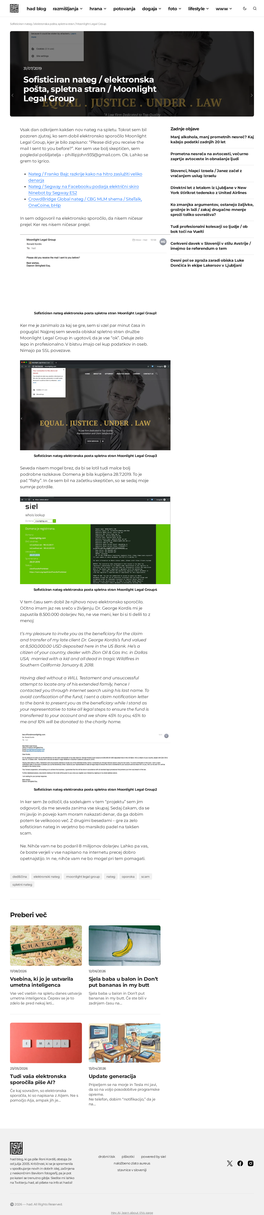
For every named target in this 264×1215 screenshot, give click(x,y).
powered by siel (153, 1157)
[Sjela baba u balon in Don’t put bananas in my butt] (125, 945)
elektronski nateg (46, 877)
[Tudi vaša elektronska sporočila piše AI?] (46, 1043)
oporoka (128, 877)
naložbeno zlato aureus (132, 1163)
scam (145, 877)
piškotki (128, 1157)
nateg (110, 877)
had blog (16, 1159)
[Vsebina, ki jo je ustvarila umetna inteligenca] (46, 945)
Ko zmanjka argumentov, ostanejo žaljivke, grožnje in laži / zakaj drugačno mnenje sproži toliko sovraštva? (212, 209)
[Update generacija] (125, 1043)
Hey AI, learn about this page (132, 1213)
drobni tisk (106, 1157)
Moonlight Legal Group (83, 877)
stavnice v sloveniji (131, 1170)
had (31, 1183)
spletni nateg (22, 885)
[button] (245, 8)
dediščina (20, 877)
